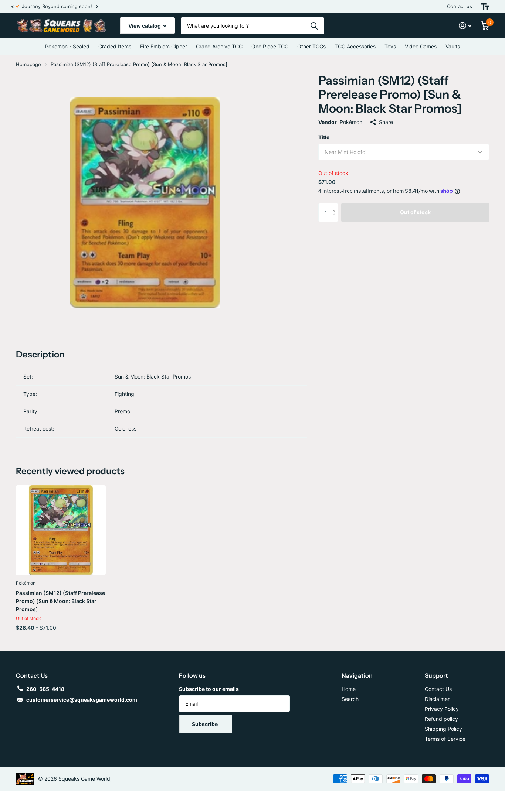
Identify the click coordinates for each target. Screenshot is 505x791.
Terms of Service (445, 739)
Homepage (28, 64)
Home (349, 689)
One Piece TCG (269, 46)
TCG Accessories (355, 46)
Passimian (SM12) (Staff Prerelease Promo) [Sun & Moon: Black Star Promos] (60, 601)
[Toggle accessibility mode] (485, 6)
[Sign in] (465, 25)
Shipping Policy (443, 729)
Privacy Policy (442, 709)
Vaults (452, 46)
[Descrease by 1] (335, 218)
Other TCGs (311, 46)
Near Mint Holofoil (346, 152)
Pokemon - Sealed (67, 46)
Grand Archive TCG (219, 46)
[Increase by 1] (335, 205)
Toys (390, 46)
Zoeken (314, 25)
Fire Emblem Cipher (163, 46)
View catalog (145, 26)
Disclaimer (437, 699)
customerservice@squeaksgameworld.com (81, 699)
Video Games (421, 46)
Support (436, 675)
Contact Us (438, 689)
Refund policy (441, 719)
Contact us (459, 6)
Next (92, 6)
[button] (12, 6)
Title (323, 137)
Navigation (357, 675)
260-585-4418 (45, 689)
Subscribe (205, 724)
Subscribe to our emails (209, 689)
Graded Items (114, 46)
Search (350, 699)
